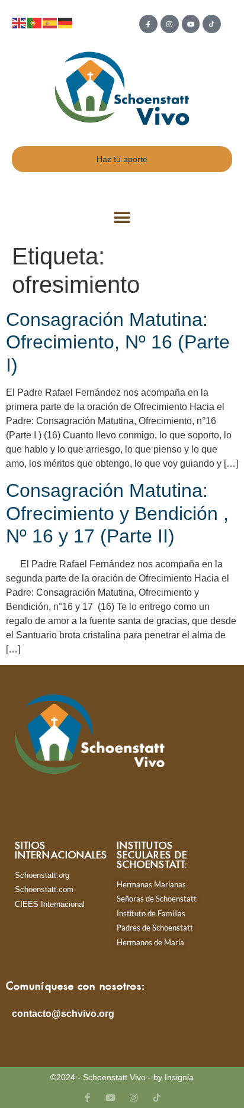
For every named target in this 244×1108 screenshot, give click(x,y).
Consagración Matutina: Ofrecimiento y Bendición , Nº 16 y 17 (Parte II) (117, 513)
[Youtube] (191, 24)
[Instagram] (169, 24)
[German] (65, 22)
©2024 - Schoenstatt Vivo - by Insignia (122, 1077)
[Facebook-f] (148, 24)
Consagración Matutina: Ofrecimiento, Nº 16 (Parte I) (118, 342)
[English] (19, 22)
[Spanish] (50, 22)
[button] (122, 218)
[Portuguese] (35, 22)
